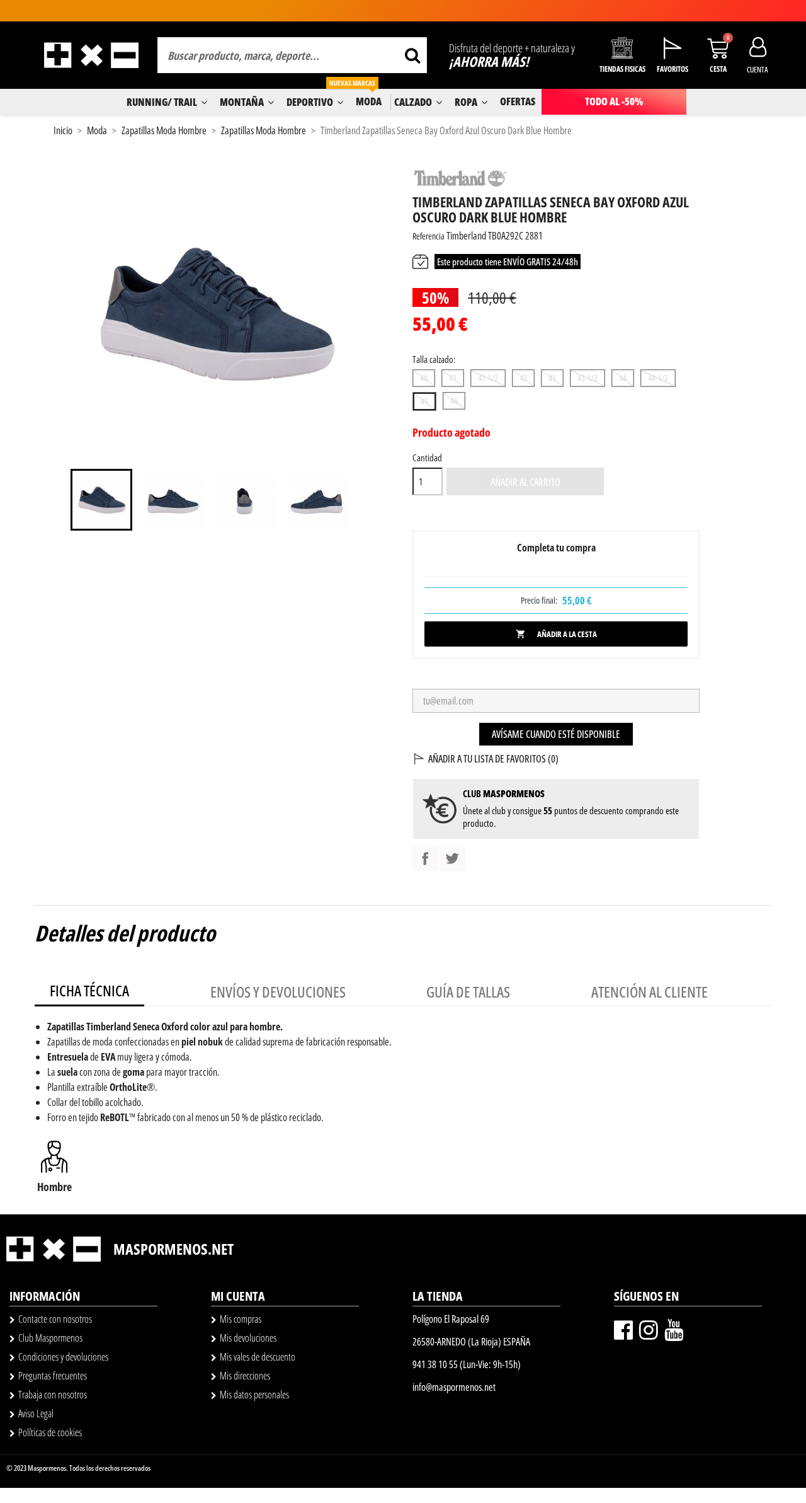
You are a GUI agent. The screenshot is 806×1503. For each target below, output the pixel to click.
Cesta (718, 69)
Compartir (425, 858)
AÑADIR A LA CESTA (556, 634)
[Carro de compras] (718, 48)
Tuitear (452, 858)
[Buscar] (412, 55)
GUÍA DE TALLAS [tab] (468, 991)
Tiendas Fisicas (622, 69)
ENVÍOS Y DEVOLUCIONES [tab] (278, 991)
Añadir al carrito (525, 482)
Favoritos (672, 69)
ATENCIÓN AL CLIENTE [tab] (649, 991)
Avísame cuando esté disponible (556, 734)
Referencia (428, 236)
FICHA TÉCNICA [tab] (89, 990)
